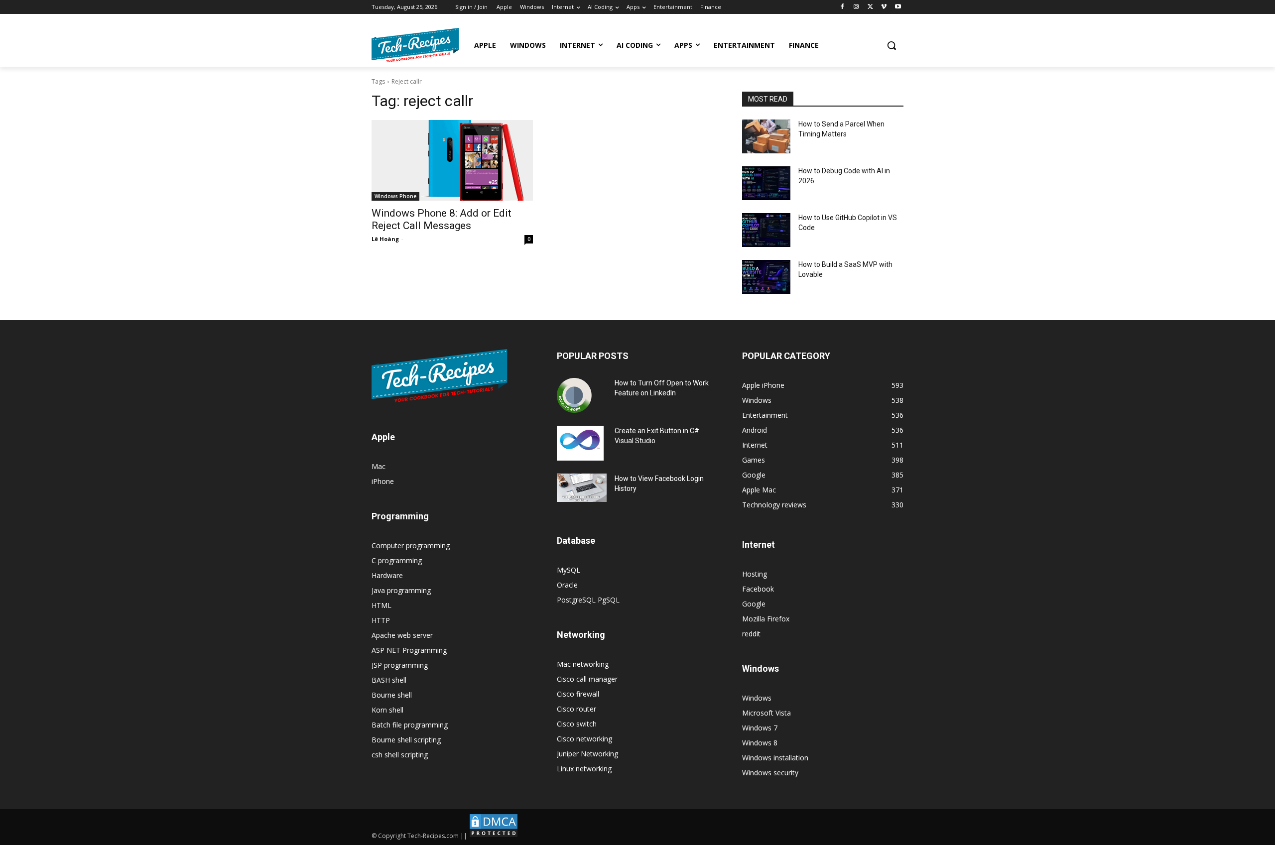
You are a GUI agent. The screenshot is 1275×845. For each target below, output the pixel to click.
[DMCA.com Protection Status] (493, 836)
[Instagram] (856, 7)
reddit (751, 633)
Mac (378, 466)
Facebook (758, 589)
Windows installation (775, 757)
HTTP (381, 620)
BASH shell (389, 680)
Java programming (401, 590)
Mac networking (583, 664)
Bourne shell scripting (406, 739)
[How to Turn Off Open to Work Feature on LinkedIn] (574, 395)
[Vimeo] (884, 7)
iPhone (383, 481)
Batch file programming (410, 724)
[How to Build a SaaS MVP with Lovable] (766, 277)
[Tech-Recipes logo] (415, 45)
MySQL (568, 570)
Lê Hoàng (385, 238)
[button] (891, 45)
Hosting (754, 574)
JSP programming (400, 665)
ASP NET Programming (409, 650)
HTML (381, 605)
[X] (870, 7)
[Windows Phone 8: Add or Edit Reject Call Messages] (452, 160)
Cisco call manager (587, 679)
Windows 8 (759, 742)
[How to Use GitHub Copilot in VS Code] (766, 230)
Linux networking (584, 768)
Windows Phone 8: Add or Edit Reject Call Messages (441, 219)
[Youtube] (897, 7)
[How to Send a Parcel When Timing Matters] (766, 136)
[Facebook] (842, 7)
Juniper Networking (587, 753)
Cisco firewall (578, 694)
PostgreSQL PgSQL (588, 599)
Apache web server (402, 635)
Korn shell (387, 710)
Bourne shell (392, 695)
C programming (397, 560)
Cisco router (576, 709)
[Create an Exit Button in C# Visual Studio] (580, 443)
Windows (756, 698)
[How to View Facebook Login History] (582, 488)
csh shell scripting (400, 754)
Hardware (387, 575)
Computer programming (411, 545)
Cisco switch (577, 723)
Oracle (567, 585)
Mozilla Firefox (765, 618)
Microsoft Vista (766, 713)
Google (753, 603)
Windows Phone (395, 196)
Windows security (770, 772)
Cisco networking (584, 738)
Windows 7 (759, 727)
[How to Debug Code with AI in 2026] (766, 183)
